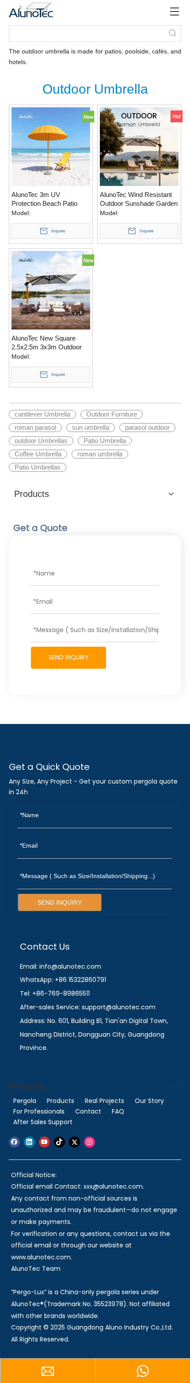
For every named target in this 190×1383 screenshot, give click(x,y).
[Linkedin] (29, 1142)
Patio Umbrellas (38, 467)
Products (60, 1100)
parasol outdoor (147, 427)
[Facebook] (14, 1142)
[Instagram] (89, 1142)
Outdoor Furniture (111, 414)
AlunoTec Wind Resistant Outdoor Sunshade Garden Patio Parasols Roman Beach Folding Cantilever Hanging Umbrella (139, 199)
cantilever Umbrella (42, 414)
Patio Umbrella (105, 440)
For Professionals (39, 1111)
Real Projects (104, 1100)
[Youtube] (44, 1142)
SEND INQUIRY (69, 657)
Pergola (24, 1100)
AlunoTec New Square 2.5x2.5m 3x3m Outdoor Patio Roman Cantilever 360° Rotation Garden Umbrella (46, 343)
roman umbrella (99, 454)
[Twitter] (74, 1142)
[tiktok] (59, 1142)
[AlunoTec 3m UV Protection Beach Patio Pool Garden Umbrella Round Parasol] (50, 146)
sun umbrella (90, 427)
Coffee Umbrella (38, 454)
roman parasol (35, 427)
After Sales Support (42, 1122)
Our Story (149, 1100)
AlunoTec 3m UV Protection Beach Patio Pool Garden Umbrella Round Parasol (44, 199)
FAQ (118, 1111)
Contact (88, 1111)
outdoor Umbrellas (41, 440)
